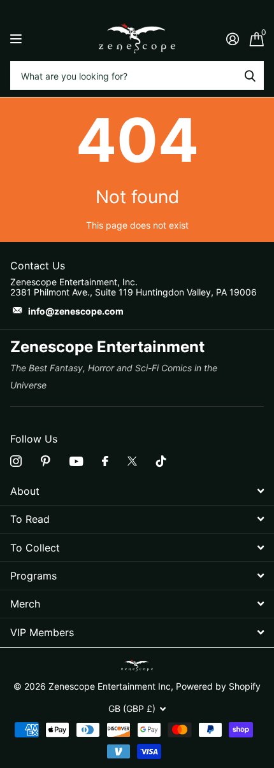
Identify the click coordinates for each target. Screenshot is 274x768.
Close (137, 490)
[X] (132, 461)
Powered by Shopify (218, 686)
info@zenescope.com (76, 311)
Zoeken (250, 75)
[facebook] (105, 461)
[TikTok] (161, 461)
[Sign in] (232, 39)
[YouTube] (76, 461)
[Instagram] (16, 461)
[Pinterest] (45, 461)
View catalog (17, 38)
